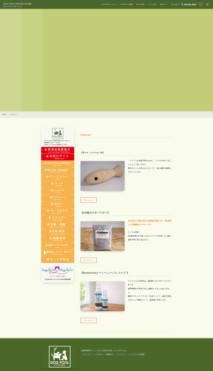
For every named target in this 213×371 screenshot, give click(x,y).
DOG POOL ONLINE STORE (17, 4)
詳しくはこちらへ (89, 200)
